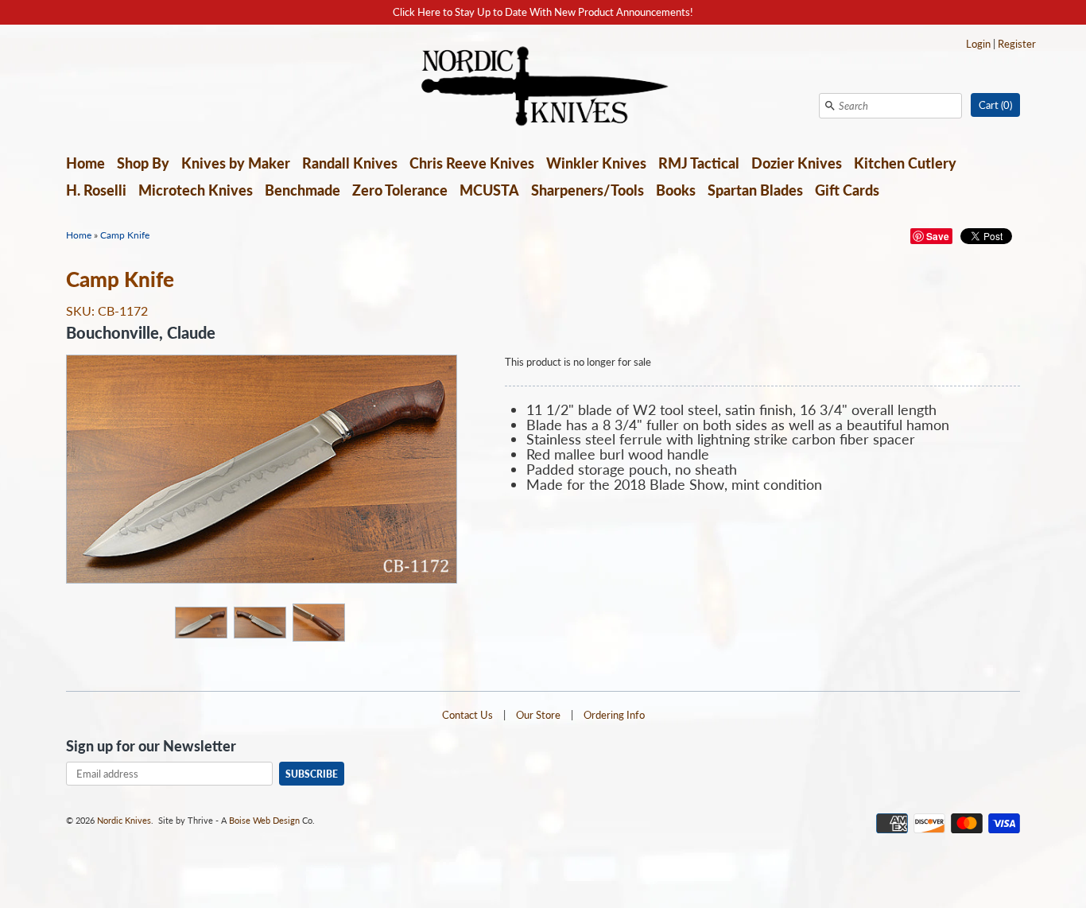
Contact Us (467, 714)
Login (978, 43)
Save (937, 236)
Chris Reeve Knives (471, 163)
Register (1017, 43)
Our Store (538, 714)
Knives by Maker (235, 163)
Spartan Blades (755, 190)
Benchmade (302, 190)
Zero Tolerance (400, 190)
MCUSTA (489, 190)
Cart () (995, 105)
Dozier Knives (796, 163)
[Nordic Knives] (543, 87)
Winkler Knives (596, 163)
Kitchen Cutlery (905, 163)
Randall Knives (350, 163)
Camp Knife (124, 235)
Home (85, 163)
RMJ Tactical (698, 163)
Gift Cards (847, 190)
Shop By (143, 163)
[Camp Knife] (200, 621)
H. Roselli (96, 190)
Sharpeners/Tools (587, 190)
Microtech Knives (195, 190)
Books (676, 190)
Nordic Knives (124, 820)
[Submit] (830, 105)
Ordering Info (614, 714)
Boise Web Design (264, 820)
